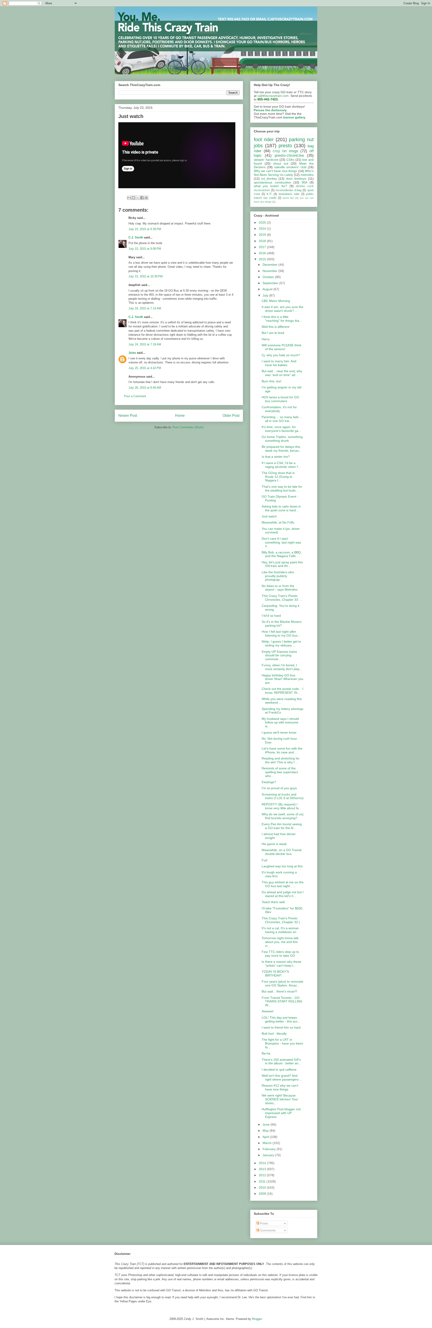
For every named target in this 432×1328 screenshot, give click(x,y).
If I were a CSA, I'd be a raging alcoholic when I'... (281, 465)
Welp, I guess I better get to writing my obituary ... (281, 643)
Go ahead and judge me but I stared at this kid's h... (283, 894)
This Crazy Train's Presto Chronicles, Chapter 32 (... (282, 920)
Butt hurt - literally (274, 1033)
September (271, 283)
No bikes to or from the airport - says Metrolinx (280, 587)
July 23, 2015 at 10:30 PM (145, 276)
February (270, 1149)
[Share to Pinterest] (146, 197)
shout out (280, 163)
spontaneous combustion (272, 182)
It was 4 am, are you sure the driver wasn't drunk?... (282, 309)
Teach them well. (274, 902)
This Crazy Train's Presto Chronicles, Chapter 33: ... (282, 597)
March (267, 1143)
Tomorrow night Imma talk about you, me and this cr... (280, 941)
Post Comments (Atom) (188, 427)
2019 (263, 234)
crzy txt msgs (285, 151)
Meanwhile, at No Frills (278, 522)
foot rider (264, 139)
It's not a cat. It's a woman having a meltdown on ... (281, 930)
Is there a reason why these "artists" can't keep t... (281, 963)
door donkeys (296, 178)
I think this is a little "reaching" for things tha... (282, 318)
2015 (263, 259)
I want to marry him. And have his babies (279, 363)
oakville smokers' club (290, 167)
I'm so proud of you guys (279, 788)
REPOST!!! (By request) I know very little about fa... (281, 806)
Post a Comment (135, 396)
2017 (263, 247)
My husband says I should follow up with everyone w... (280, 722)
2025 (263, 222)
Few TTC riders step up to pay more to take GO (280, 953)
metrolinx (307, 175)
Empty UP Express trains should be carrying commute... (279, 655)
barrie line (288, 198)
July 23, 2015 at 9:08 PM (144, 248)
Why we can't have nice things (275, 171)
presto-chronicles (289, 155)
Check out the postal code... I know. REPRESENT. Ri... (282, 690)
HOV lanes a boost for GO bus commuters (280, 399)
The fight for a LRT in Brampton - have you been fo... (282, 1043)
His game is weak (274, 844)
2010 (263, 1187)
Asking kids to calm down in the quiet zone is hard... (281, 508)
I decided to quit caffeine (279, 1069)
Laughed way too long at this (282, 866)
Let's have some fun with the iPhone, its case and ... (282, 750)
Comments (267, 1230)
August (268, 289)
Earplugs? (269, 782)
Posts (263, 1223)
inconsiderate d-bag (289, 190)
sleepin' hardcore (266, 159)
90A (304, 182)
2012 (263, 1175)
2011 (262, 1181)
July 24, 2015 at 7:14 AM (144, 308)
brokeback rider (289, 194)
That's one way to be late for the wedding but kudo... (282, 488)
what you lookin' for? (270, 186)
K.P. (269, 194)
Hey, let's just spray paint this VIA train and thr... (282, 564)
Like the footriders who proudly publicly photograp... (278, 576)
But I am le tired (273, 333)
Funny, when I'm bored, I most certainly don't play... (282, 667)
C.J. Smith (135, 237)
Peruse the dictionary (270, 110)
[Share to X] (137, 197)
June (266, 1124)
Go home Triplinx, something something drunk (282, 438)
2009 (263, 1193)
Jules (132, 352)
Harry (266, 339)
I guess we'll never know (279, 732)
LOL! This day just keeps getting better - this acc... (281, 1019)
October (269, 277)
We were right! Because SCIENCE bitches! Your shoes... (280, 1099)
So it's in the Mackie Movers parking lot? (282, 623)
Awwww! (268, 1011)
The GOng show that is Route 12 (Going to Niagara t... (278, 476)
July (266, 295)
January (269, 1155)
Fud (264, 860)
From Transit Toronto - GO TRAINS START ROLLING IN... (282, 1001)
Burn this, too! (271, 381)
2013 (263, 1169)
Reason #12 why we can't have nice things (280, 1087)
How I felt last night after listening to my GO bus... (281, 633)
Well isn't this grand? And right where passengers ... (282, 1077)
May (266, 1130)
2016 (263, 253)
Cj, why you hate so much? (281, 355)
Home (180, 415)
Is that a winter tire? (276, 456)
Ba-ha (266, 1053)
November (270, 271)
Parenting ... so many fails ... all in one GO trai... (282, 419)
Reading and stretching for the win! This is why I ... (280, 760)
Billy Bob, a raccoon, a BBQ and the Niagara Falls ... (281, 554)
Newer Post (127, 415)
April (266, 1137)
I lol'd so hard (271, 615)
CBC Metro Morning (276, 301)
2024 (263, 228)
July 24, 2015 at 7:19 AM (144, 344)
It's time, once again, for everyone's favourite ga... (281, 429)
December (270, 264)
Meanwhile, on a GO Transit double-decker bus (282, 852)
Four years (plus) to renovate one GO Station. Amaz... (282, 983)
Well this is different (275, 327)
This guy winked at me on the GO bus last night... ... (283, 884)
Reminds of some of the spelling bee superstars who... (280, 772)
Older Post (231, 415)
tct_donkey (269, 178)
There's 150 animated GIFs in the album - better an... (281, 1061)
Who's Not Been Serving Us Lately (284, 173)
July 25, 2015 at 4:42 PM (144, 368)
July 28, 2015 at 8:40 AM (144, 387)
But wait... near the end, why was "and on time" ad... (282, 373)
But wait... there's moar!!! (279, 991)
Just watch (269, 516)
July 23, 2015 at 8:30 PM (144, 229)
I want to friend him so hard (281, 1027)
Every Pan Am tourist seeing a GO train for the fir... (282, 826)
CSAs (290, 159)
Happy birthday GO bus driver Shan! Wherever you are (282, 679)
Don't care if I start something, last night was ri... (281, 542)
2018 (263, 241)
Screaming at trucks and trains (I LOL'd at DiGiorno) (283, 796)
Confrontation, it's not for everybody (279, 409)
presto (285, 145)
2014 (263, 1163)
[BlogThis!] (133, 197)
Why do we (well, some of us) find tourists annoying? (283, 816)
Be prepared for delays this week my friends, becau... (282, 448)
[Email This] (129, 197)
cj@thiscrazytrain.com (273, 95)
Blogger (257, 1319)
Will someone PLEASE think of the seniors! (281, 347)
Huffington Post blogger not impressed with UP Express (281, 1113)
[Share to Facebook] (142, 197)
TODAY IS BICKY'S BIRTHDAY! (275, 973)
